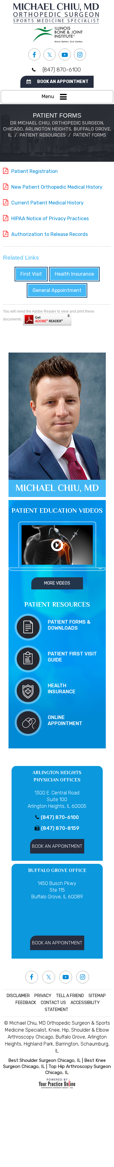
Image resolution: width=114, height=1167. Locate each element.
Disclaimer (18, 995)
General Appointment (57, 290)
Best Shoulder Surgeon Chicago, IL (44, 1060)
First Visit (31, 274)
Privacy (42, 995)
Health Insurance (74, 274)
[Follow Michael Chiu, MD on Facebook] (34, 54)
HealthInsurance (61, 689)
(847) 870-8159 (60, 828)
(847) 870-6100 (62, 69)
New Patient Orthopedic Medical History (56, 187)
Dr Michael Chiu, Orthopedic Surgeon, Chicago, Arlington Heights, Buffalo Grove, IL (57, 129)
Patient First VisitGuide (72, 657)
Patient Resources (42, 135)
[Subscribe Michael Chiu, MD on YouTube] (65, 54)
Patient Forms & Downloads (69, 625)
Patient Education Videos (57, 510)
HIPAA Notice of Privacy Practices (50, 218)
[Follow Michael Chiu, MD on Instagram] (80, 54)
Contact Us (53, 1002)
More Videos (57, 583)
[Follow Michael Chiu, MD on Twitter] (49, 54)
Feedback (26, 1002)
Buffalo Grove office (57, 870)
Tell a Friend (70, 995)
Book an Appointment (62, 81)
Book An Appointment (57, 846)
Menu (48, 96)
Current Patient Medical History (47, 203)
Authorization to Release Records (49, 234)
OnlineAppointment (65, 720)
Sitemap (97, 995)
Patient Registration (34, 171)
